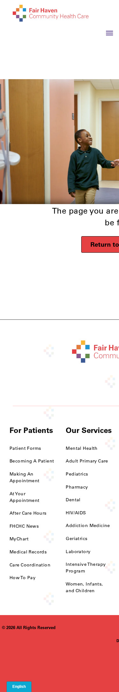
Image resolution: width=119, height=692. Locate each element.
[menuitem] (33, 448)
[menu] (109, 33)
